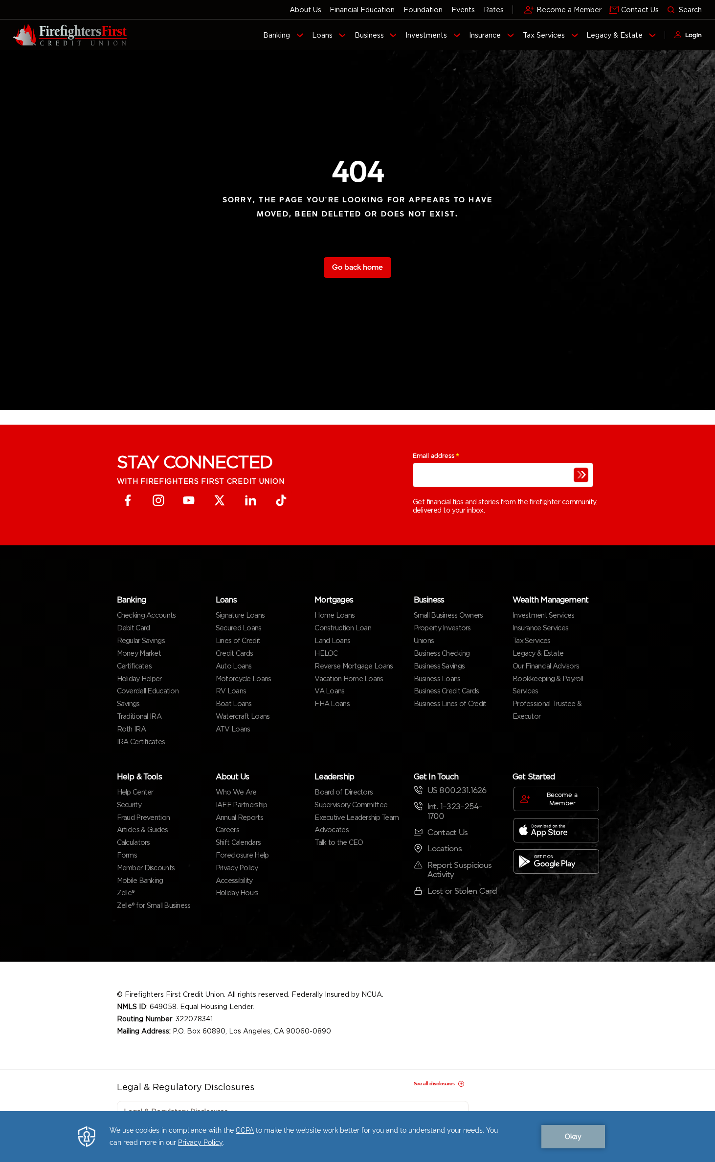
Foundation (423, 9)
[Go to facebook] (128, 501)
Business (369, 35)
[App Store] (556, 830)
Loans (322, 35)
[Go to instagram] (158, 501)
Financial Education (362, 9)
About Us (305, 9)
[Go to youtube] (189, 501)
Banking (276, 35)
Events (463, 9)
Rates (494, 9)
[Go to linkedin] (250, 501)
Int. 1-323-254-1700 (455, 811)
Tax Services (544, 35)
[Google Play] (556, 861)
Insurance (485, 35)
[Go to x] (220, 501)
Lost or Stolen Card (462, 891)
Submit (581, 475)
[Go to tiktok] (281, 501)
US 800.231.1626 (457, 790)
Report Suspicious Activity (459, 870)
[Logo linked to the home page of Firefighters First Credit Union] (70, 35)
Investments (426, 35)
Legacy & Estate (614, 35)
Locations (444, 848)
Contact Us (447, 832)
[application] (357, 1136)
